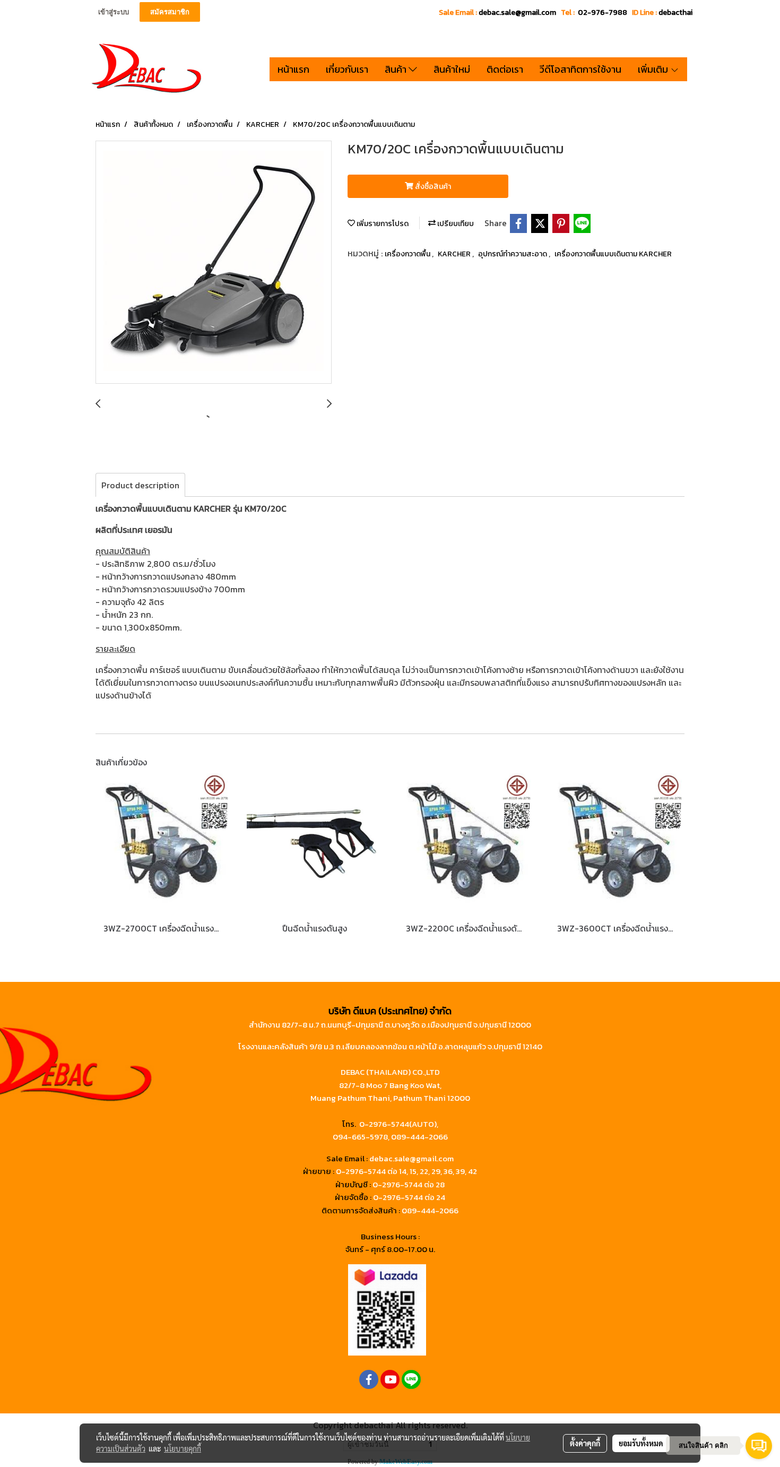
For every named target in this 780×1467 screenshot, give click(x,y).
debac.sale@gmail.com (411, 1158)
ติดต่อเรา (505, 69)
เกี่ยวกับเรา (347, 69)
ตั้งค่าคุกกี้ (585, 1443)
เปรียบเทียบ (455, 223)
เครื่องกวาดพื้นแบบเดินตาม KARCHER (613, 254)
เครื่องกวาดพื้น (408, 254)
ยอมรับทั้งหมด (641, 1443)
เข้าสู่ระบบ (113, 12)
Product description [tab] (140, 485)
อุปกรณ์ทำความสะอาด (513, 254)
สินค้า (397, 69)
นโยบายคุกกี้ (182, 1448)
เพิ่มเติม (654, 69)
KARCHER (455, 254)
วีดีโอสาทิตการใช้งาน (580, 69)
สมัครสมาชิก (169, 12)
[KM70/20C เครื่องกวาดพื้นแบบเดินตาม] (213, 262)
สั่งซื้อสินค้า (432, 186)
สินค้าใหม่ (452, 69)
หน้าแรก (293, 69)
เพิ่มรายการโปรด (382, 223)
